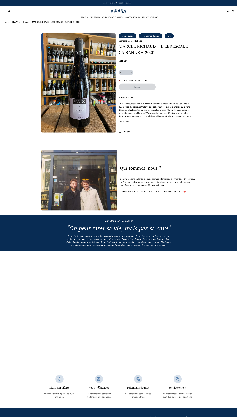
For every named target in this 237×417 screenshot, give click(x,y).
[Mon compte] (227, 11)
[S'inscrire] (226, 408)
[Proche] (231, 389)
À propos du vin (126, 97)
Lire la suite (124, 121)
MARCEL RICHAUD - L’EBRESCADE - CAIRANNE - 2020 (56, 22)
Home (6, 22)
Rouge (26, 22)
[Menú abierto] (3, 10)
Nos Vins (16, 22)
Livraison (126, 131)
